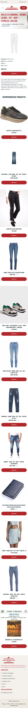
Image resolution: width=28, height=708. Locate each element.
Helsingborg (4, 1)
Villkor (12, 704)
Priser (23, 8)
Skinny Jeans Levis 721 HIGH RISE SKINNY (14, 272)
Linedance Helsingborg (7, 673)
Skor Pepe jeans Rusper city (14, 130)
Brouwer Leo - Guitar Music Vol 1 (14, 639)
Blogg (3, 704)
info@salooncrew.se (23, 1)
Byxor (12, 59)
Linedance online (6, 681)
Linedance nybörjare (7, 676)
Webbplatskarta (14, 705)
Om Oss (4, 684)
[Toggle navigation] (2, 7)
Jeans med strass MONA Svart (14, 229)
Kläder (8, 59)
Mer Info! (14, 73)
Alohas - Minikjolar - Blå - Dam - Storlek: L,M (14, 550)
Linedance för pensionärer (8, 678)
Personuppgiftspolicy (20, 704)
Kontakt (8, 704)
